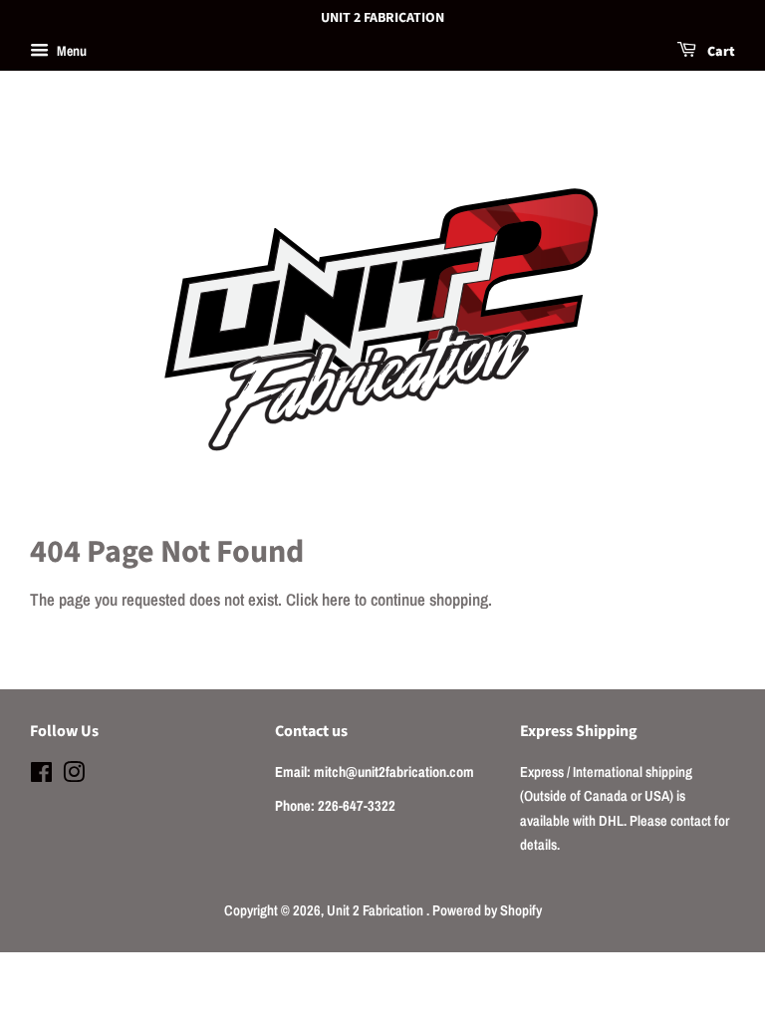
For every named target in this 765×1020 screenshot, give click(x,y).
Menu (70, 51)
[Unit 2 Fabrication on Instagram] (74, 776)
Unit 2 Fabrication (376, 910)
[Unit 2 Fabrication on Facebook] (41, 776)
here (336, 599)
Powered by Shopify (487, 910)
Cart (719, 52)
